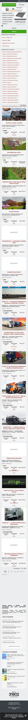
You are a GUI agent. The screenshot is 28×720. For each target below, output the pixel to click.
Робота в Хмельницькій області (10, 95)
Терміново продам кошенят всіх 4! (11, 638)
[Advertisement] (14, 589)
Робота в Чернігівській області (10, 102)
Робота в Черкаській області (10, 97)
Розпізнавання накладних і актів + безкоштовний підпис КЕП (11, 633)
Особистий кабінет (7, 21)
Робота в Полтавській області (10, 80)
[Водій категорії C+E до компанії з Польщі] (14, 481)
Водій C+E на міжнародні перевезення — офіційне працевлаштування (14, 367)
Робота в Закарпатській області (10, 65)
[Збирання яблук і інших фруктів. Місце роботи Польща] (14, 173)
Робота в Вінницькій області (9, 56)
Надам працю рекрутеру (14, 458)
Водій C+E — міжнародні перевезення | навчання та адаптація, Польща (14, 302)
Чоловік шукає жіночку (8, 642)
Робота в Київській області (9, 69)
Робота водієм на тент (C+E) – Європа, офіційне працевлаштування (14, 396)
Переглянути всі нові (14, 646)
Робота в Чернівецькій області (10, 100)
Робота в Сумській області (9, 87)
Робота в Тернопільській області (11, 89)
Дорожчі (16, 106)
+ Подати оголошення (9, 4)
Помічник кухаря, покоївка (14, 123)
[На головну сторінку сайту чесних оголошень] (14, 11)
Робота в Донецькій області (9, 60)
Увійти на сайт (21, 1)
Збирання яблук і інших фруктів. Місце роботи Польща (14, 182)
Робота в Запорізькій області (10, 67)
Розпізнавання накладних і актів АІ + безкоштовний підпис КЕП (12, 627)
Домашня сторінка (7, 13)
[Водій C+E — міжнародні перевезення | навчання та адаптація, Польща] (14, 293)
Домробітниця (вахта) (14, 272)
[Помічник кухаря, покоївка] (14, 114)
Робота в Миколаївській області (10, 76)
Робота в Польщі (6, 82)
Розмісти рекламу (7, 19)
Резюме (4, 46)
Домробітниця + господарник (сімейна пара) (14, 241)
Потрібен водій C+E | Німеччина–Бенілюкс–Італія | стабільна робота (14, 333)
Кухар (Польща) (14, 211)
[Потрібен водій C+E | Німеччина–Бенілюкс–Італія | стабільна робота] (14, 324)
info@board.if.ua (14, 704)
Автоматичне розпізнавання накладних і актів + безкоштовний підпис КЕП (13, 621)
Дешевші (11, 106)
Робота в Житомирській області (10, 62)
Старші (20, 106)
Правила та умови (7, 17)
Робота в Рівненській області (10, 84)
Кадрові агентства (7, 43)
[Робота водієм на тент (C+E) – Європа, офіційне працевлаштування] (14, 387)
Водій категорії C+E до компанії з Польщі (14, 491)
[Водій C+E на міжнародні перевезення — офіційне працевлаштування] (14, 357)
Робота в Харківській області (10, 91)
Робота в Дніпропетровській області (12, 58)
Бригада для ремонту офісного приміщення (14, 554)
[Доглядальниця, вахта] (14, 143)
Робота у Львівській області (9, 73)
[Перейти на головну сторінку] (2, 26)
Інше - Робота (6, 37)
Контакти (4, 23)
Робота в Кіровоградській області (11, 71)
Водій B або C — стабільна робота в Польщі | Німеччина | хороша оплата (14, 427)
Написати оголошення (8, 15)
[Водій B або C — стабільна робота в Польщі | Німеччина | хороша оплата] (14, 418)
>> (23, 571)
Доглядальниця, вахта (14, 152)
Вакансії (4, 40)
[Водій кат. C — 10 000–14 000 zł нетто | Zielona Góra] (14, 514)
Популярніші (5, 106)
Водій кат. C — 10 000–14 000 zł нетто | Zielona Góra (14, 523)
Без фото (14, 232)
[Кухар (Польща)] (14, 203)
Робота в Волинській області (9, 54)
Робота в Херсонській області (10, 93)
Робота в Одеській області (9, 78)
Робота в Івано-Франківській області (12, 51)
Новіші (24, 106)
